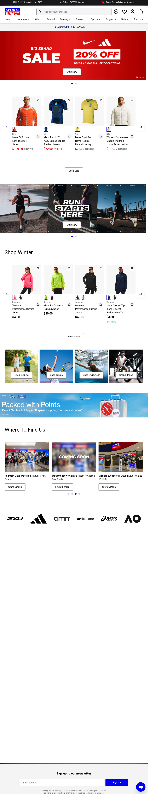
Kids (37, 19)
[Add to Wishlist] (37, 100)
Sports (94, 19)
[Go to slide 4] (79, 494)
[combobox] (73, 11)
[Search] (40, 11)
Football (51, 19)
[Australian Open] (132, 518)
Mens (7, 19)
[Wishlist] (124, 11)
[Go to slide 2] (76, 83)
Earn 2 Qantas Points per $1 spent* (120, 2)
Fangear (109, 19)
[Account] (132, 11)
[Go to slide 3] (76, 494)
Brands (137, 19)
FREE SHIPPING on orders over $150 (27, 2)
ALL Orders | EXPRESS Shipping (71, 2)
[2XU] (15, 518)
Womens (22, 19)
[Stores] (116, 11)
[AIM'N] (62, 518)
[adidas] (38, 518)
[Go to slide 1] (72, 83)
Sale (123, 19)
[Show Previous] (7, 127)
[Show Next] (140, 127)
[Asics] (109, 518)
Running (64, 19)
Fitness (79, 19)
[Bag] (140, 11)
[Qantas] (74, 405)
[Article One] (85, 518)
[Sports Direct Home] (12, 11)
